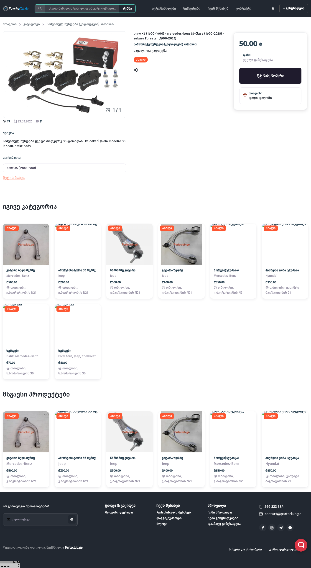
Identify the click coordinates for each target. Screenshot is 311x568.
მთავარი (10, 24)
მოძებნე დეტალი (119, 512)
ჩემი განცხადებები (223, 518)
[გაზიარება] (136, 69)
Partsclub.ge (74, 548)
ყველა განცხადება (258, 60)
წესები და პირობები (245, 549)
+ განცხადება (293, 8)
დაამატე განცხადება (224, 524)
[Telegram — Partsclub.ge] (281, 527)
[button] (14, 178)
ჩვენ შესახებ (218, 8)
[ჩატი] (301, 545)
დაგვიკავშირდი (169, 518)
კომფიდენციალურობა (287, 549)
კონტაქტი (243, 8)
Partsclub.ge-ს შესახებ (173, 512)
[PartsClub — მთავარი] (16, 8)
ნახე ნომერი (273, 76)
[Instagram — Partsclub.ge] (271, 527)
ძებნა (127, 8)
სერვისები (191, 8)
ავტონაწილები (164, 8)
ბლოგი (162, 524)
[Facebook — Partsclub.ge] (262, 527)
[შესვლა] (273, 8)
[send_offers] (71, 519)
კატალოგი (31, 24)
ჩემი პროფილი (220, 512)
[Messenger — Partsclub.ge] (290, 527)
